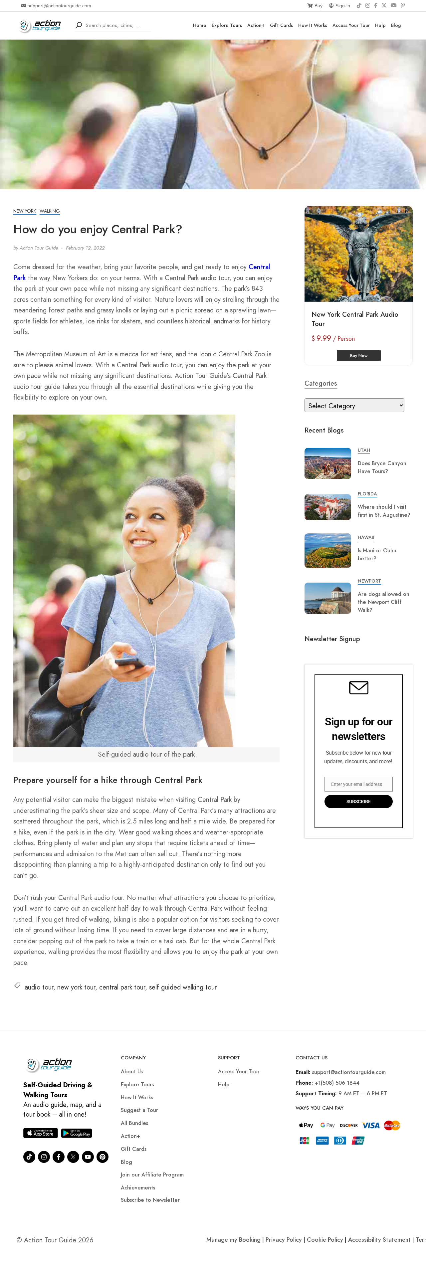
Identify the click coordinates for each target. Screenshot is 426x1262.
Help (380, 25)
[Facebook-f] (59, 1157)
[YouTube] (394, 6)
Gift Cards (281, 25)
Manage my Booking (234, 1239)
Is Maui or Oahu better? (377, 554)
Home (199, 25)
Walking (50, 211)
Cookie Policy (325, 1239)
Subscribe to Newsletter (150, 1200)
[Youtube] (88, 1157)
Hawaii (366, 537)
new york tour (76, 987)
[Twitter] (73, 1157)
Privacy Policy (284, 1239)
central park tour (122, 987)
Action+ (256, 25)
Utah (364, 450)
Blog (396, 25)
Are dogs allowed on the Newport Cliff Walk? (383, 602)
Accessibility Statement (379, 1239)
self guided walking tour (183, 987)
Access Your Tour (351, 25)
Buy (318, 5)
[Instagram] (367, 6)
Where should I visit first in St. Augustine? (384, 511)
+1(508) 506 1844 (337, 1083)
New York (24, 211)
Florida (367, 493)
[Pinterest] (403, 6)
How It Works (312, 25)
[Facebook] (375, 6)
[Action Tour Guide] (41, 25)
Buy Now (358, 355)
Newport (369, 581)
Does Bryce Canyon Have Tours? (382, 467)
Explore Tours (227, 25)
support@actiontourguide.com (59, 5)
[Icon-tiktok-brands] (29, 1157)
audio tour (39, 987)
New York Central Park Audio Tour (355, 319)
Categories (321, 383)
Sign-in (342, 5)
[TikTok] (359, 6)
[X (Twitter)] (384, 6)
